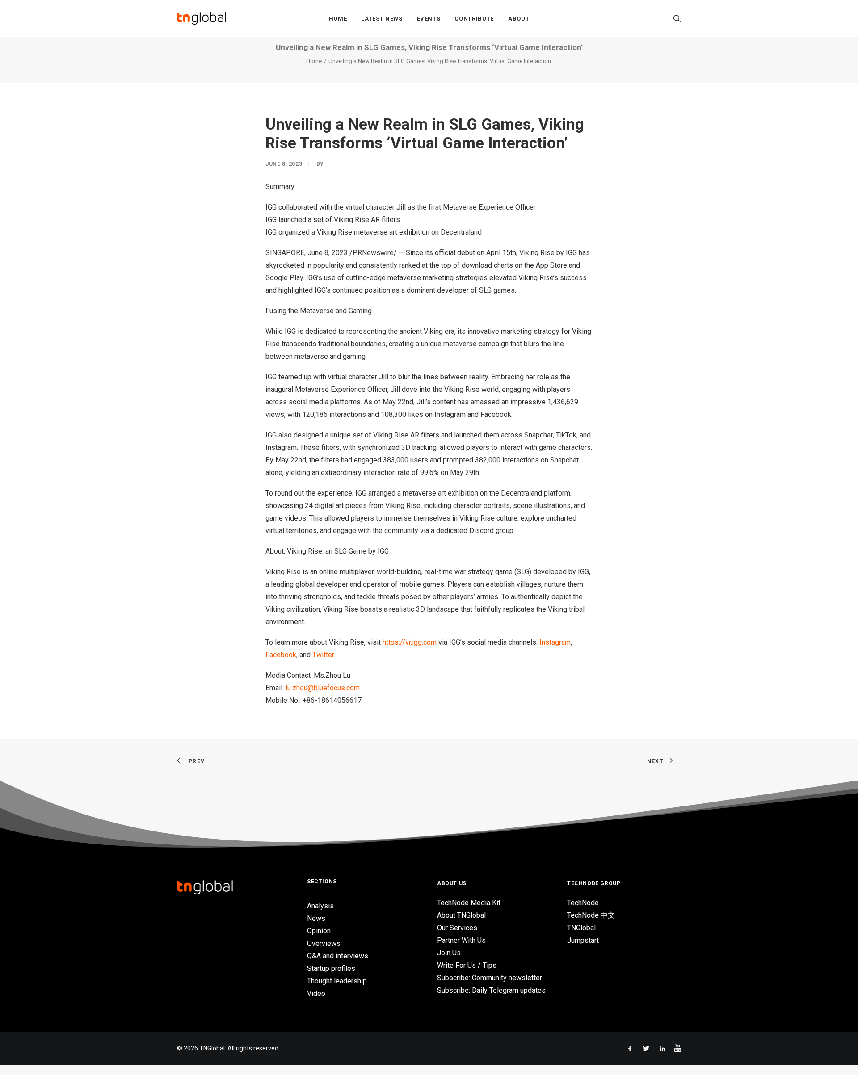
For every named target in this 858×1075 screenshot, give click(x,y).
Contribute (474, 18)
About (518, 18)
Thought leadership (337, 981)
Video (316, 993)
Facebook (280, 655)
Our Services (457, 928)
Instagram (555, 642)
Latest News (381, 18)
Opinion (319, 931)
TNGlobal (581, 928)
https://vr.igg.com (410, 642)
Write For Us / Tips (466, 965)
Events (429, 18)
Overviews (324, 943)
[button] (677, 18)
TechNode (583, 903)
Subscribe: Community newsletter (489, 978)
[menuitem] (338, 18)
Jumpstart (583, 940)
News (316, 918)
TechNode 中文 (591, 915)
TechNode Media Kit (468, 903)
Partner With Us (461, 940)
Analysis (320, 906)
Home (338, 18)
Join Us (449, 953)
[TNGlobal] (201, 18)
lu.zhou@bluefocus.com (324, 688)
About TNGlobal (461, 915)
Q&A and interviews (337, 956)
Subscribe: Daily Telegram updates (491, 990)
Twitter (323, 655)
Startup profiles (331, 968)
